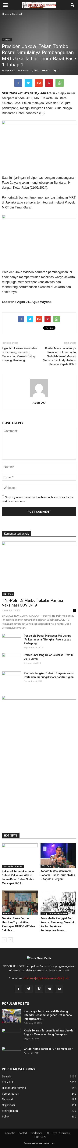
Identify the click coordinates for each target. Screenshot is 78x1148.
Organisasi (8, 1105)
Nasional (7, 39)
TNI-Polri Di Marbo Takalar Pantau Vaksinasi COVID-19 (32, 602)
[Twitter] (29, 989)
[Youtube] (59, 989)
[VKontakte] (49, 989)
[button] (72, 5)
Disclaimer (36, 1133)
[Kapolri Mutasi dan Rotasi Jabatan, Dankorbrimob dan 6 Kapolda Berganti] (58, 855)
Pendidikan (8, 913)
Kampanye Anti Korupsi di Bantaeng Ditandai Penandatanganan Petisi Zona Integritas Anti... (48, 1015)
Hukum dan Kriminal (13, 866)
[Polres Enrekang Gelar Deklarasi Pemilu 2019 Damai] (11, 659)
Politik (5, 1116)
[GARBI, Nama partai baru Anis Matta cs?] (11, 1053)
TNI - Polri (8, 594)
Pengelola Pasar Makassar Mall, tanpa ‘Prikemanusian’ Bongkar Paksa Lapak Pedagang (47, 639)
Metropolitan (10, 1111)
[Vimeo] (39, 989)
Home (5, 14)
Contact (23, 1133)
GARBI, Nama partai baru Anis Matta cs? (48, 1048)
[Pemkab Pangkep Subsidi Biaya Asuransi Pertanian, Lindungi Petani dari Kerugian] (11, 678)
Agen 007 (10, 70)
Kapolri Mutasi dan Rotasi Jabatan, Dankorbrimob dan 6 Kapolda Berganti (58, 875)
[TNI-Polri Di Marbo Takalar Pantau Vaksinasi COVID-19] (39, 568)
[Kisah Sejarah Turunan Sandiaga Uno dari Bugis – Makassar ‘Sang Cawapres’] (11, 1035)
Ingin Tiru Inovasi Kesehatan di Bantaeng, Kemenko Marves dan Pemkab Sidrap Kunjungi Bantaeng (19, 354)
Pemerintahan (10, 1093)
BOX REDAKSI (39, 1137)
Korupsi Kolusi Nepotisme (54, 913)
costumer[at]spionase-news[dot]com (46, 978)
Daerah (6, 1076)
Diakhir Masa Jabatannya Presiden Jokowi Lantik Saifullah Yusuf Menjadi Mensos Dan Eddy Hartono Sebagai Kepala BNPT (59, 356)
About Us (10, 1133)
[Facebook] (18, 989)
